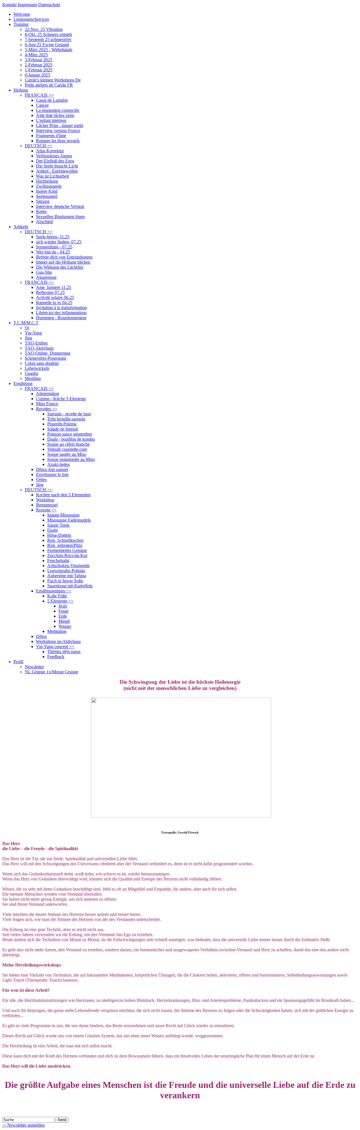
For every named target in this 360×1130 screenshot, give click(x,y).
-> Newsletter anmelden (23, 1125)
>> (39, 95)
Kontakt (9, 4)
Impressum (27, 4)
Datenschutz (49, 4)
